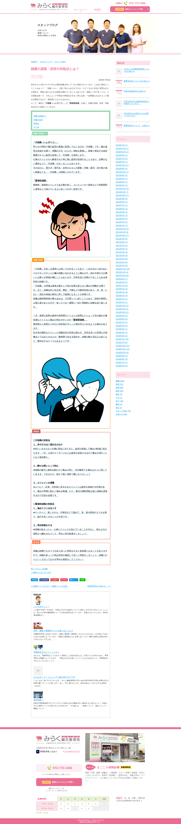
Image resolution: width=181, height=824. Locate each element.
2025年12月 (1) (122, 148)
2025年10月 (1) (122, 152)
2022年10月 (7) (122, 195)
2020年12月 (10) (123, 269)
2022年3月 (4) (122, 219)
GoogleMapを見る (72, 751)
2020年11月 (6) (122, 272)
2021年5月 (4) (122, 252)
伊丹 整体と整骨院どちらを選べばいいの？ (53, 631)
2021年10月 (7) (122, 235)
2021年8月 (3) (122, 242)
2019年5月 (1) (122, 329)
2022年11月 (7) (122, 192)
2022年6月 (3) (122, 209)
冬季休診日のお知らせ (98, 586)
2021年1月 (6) (122, 266)
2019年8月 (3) (122, 319)
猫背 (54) (119, 391)
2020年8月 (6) (122, 282)
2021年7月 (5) (122, 245)
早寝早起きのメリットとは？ (46, 652)
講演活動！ (38, 700)
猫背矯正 (97, 9)
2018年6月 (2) (122, 366)
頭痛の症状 (38, 120)
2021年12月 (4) (122, 229)
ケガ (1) (119, 398)
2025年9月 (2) (122, 155)
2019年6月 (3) (122, 326)
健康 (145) (120, 381)
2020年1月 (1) (122, 302)
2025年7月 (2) (122, 159)
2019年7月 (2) (122, 322)
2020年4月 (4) (122, 296)
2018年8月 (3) (122, 359)
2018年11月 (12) (122, 349)
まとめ (36, 127)
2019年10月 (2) (122, 312)
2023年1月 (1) (122, 185)
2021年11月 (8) (122, 232)
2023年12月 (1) (122, 172)
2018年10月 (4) (122, 352)
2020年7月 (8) (122, 286)
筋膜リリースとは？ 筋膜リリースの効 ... (50, 586)
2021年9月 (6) (122, 239)
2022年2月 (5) (122, 222)
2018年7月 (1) (122, 362)
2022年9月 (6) (122, 199)
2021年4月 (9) (122, 255)
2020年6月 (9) (122, 289)
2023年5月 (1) (122, 179)
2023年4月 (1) (122, 182)
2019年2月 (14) (122, 339)
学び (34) (119, 401)
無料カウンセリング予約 (129, 9)
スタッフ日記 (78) (123, 411)
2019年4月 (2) (122, 332)
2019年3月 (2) (122, 336)
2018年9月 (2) (122, 356)
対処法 (36, 123)
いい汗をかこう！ (41, 606)
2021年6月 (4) (122, 249)
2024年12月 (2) (122, 165)
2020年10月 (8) (122, 275)
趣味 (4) (119, 404)
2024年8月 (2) (122, 169)
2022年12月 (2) (122, 189)
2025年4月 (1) (122, 162)
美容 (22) (119, 384)
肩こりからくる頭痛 (39, 569)
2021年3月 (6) (122, 259)
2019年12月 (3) (122, 306)
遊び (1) (119, 408)
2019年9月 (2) (122, 316)
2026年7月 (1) (122, 145)
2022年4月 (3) (122, 215)
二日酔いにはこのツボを (41, 572)
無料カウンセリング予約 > (58, 782)
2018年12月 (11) (122, 346)
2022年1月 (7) (122, 225)
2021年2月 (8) (122, 262)
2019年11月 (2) (122, 309)
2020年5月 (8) (122, 292)
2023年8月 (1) (122, 175)
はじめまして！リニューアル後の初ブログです (54, 677)
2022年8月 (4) (122, 202)
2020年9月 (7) (122, 279)
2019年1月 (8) (122, 342)
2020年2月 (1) (122, 299)
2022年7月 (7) (122, 205)
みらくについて (80, 9)
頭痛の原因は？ (40, 116)
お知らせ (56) (121, 414)
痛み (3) (119, 394)
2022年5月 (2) (122, 212)
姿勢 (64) (119, 388)
